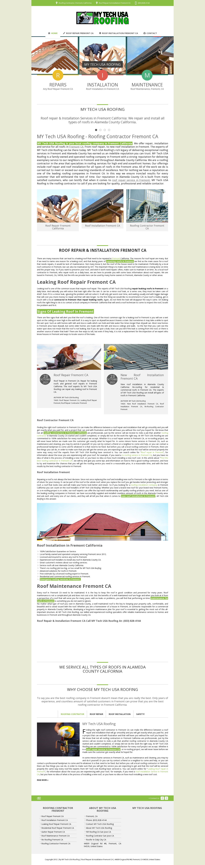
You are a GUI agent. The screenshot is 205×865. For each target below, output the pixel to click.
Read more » (42, 780)
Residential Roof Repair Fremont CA (57, 828)
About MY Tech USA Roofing (99, 828)
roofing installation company (144, 485)
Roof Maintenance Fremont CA (55, 835)
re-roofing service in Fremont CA (137, 455)
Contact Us (154, 798)
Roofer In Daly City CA (96, 839)
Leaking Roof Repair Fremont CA (56, 824)
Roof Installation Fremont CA (120, 33)
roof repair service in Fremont (131, 180)
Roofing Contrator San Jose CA (100, 835)
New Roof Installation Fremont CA (142, 376)
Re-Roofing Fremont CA (52, 839)
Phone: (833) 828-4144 (96, 820)
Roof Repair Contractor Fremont (74, 403)
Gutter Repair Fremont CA (53, 831)
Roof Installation (120, 714)
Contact (152, 33)
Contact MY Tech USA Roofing (100, 824)
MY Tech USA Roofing (70, 397)
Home (54, 33)
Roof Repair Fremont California (58, 227)
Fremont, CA (91, 816)
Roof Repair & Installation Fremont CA (114, 3)
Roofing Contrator (72, 714)
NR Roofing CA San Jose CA (98, 831)
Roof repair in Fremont (152, 452)
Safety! (140, 714)
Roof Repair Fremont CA (79, 33)
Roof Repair (96, 714)
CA (81, 146)
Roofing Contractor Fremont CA (147, 227)
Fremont (74, 146)
